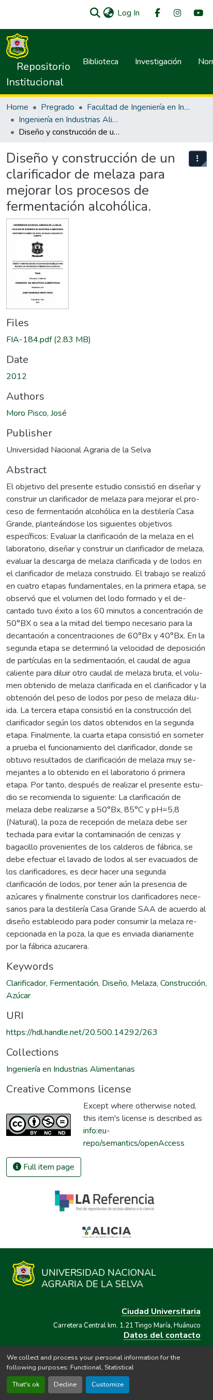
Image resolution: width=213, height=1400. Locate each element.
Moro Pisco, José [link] (36, 413)
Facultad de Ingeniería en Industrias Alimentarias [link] (138, 107)
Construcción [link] (182, 983)
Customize (108, 1384)
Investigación (158, 61)
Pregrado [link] (57, 107)
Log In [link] (128, 13)
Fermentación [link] (74, 983)
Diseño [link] (114, 983)
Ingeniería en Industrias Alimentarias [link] (70, 119)
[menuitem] (156, 13)
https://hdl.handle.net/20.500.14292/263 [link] (82, 1032)
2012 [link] (16, 376)
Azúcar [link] (18, 995)
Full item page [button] (47, 1167)
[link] (106, 339)
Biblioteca (100, 61)
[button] (94, 13)
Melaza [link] (144, 983)
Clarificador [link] (26, 983)
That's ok (25, 1384)
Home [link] (17, 107)
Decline (65, 1384)
